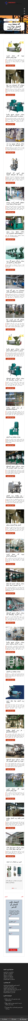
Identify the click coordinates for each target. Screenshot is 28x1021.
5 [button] (16, 888)
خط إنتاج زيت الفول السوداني (9, 979)
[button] (24, 9)
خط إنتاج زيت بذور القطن (8, 977)
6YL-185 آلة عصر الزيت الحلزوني (10, 988)
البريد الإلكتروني (12, 921)
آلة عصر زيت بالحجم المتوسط (9, 992)
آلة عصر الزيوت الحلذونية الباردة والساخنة (11, 985)
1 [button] (11, 888)
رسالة (10, 933)
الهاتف (10, 927)
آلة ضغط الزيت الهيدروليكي (9, 986)
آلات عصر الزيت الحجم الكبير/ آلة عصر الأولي (12, 989)
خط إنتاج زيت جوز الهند (8, 975)
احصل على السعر (10, 65)
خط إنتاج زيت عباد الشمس (9, 972)
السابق (6, 896)
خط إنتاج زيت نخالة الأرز (8, 973)
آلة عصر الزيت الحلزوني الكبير (9, 991)
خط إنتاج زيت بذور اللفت (8, 976)
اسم (10, 916)
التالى (22, 896)
